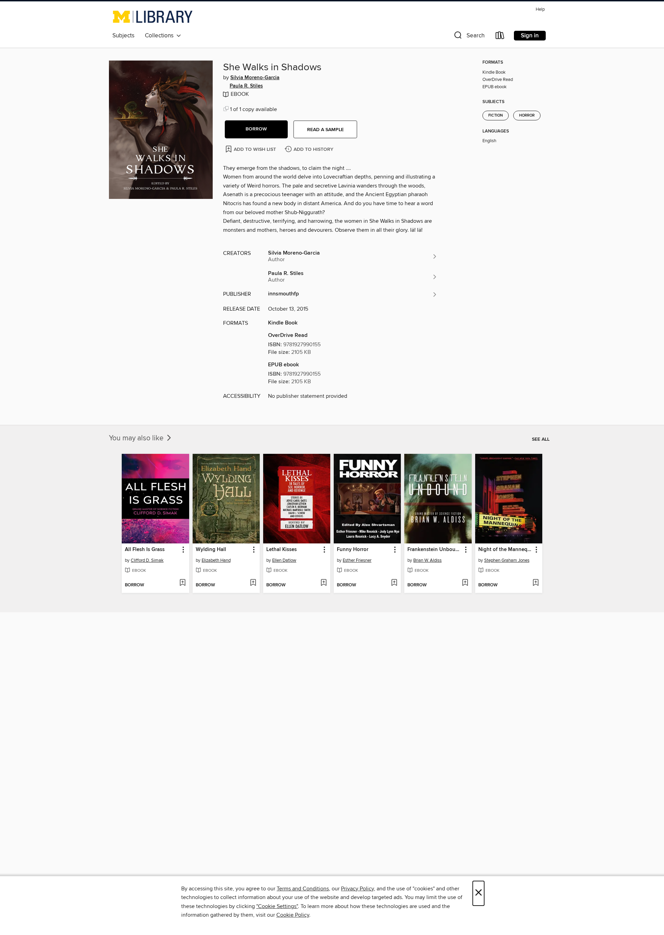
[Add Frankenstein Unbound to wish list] (465, 583)
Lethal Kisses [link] (281, 550)
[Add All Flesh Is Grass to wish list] (182, 583)
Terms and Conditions (303, 888)
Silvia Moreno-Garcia (254, 78)
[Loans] (500, 37)
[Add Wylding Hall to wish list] (253, 583)
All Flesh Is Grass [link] (145, 550)
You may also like (137, 438)
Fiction (495, 115)
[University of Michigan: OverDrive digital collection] (152, 16)
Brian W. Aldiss (427, 560)
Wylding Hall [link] (211, 550)
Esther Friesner (357, 560)
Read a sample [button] (325, 130)
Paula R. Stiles (246, 86)
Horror (527, 115)
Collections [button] (160, 35)
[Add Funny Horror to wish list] (394, 583)
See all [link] (541, 439)
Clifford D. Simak (147, 560)
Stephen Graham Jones (506, 560)
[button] (469, 37)
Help (540, 9)
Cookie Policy (292, 914)
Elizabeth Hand (216, 560)
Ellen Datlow (284, 560)
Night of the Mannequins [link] (505, 550)
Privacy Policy (357, 888)
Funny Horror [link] (352, 550)
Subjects (123, 35)
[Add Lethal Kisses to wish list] (323, 583)
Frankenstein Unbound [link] (434, 550)
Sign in (530, 35)
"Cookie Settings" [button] (277, 906)
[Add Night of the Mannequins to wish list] (535, 583)
